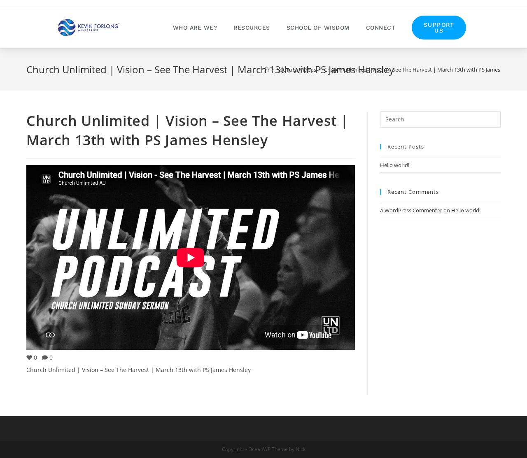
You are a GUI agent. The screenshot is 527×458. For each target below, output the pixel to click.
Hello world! (394, 165)
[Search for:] (440, 118)
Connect (381, 27)
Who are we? (195, 27)
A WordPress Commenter (411, 210)
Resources (251, 27)
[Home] (266, 69)
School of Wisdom (318, 27)
